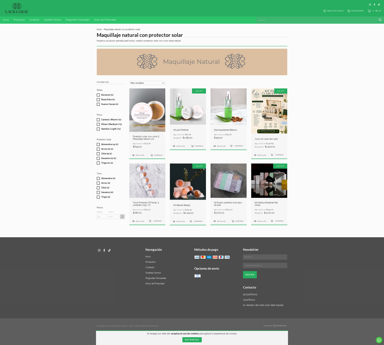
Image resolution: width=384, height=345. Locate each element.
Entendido (192, 340)
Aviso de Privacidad (105, 20)
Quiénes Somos (52, 20)
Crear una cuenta (335, 11)
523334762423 (250, 294)
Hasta (111, 212)
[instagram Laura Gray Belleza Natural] (370, 4)
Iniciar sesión (357, 11)
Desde (99, 212)
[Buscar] (380, 19)
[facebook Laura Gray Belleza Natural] (374, 4)
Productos (19, 20)
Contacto (34, 20)
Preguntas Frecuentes (78, 20)
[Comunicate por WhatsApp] (379, 340)
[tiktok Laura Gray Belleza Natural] (379, 4)
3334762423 (249, 300)
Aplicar (122, 216)
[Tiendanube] (275, 326)
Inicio (6, 20)
